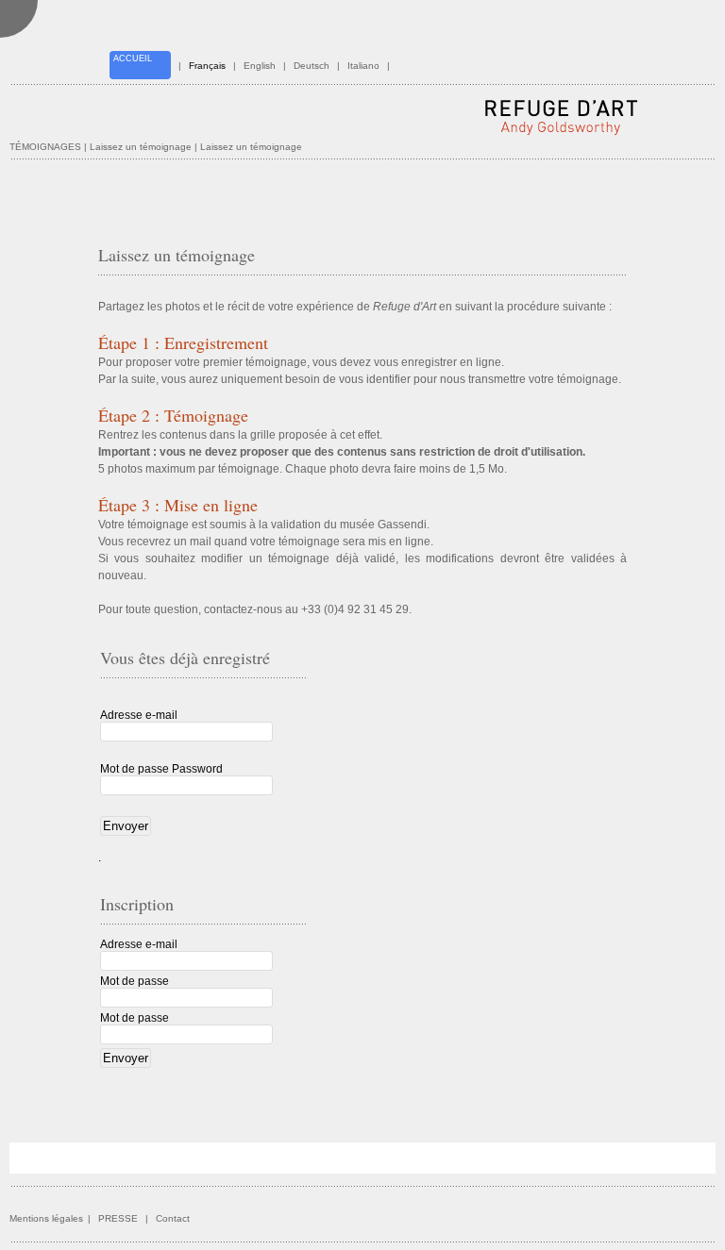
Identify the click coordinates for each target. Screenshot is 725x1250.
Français (207, 65)
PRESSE (118, 1218)
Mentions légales (46, 1218)
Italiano (363, 65)
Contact (173, 1218)
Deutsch (311, 65)
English (260, 65)
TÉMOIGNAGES (45, 147)
